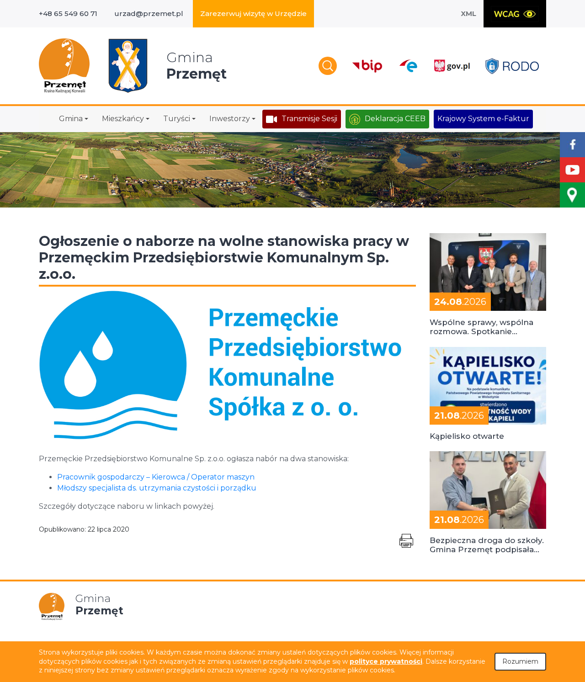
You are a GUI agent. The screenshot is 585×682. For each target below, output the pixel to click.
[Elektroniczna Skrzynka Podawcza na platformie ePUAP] (408, 66)
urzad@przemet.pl (148, 13)
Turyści (176, 118)
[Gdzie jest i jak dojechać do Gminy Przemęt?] (572, 195)
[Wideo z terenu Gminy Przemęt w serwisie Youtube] (572, 169)
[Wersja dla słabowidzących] (515, 13)
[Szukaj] (327, 66)
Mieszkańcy (123, 118)
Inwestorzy (229, 118)
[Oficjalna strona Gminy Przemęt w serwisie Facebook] (572, 144)
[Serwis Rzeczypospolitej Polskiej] (451, 66)
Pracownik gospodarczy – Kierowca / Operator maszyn (156, 477)
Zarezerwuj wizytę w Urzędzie (253, 13)
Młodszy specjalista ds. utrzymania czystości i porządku (156, 488)
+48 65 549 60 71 (68, 13)
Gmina (71, 118)
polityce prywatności (386, 661)
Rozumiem (520, 661)
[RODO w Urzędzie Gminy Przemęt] (512, 66)
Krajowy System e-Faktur (483, 118)
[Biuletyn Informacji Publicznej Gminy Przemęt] (367, 66)
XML (468, 13)
